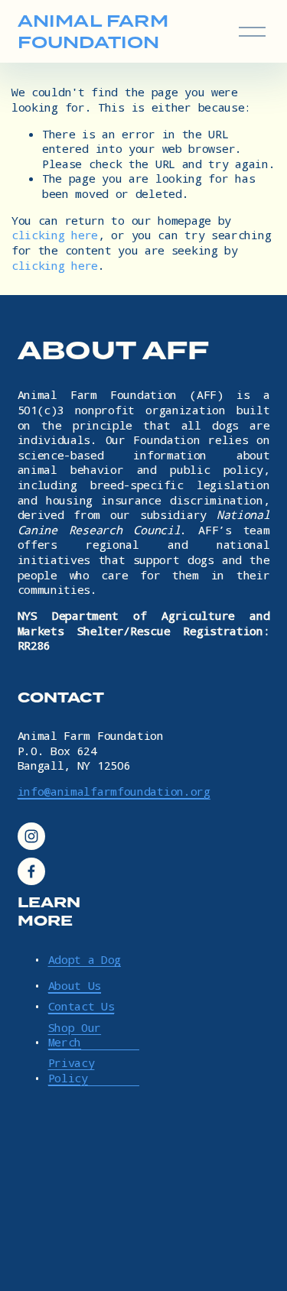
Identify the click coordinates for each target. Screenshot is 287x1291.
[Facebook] (31, 871)
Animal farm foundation (93, 31)
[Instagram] (31, 836)
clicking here (54, 234)
